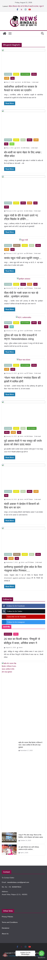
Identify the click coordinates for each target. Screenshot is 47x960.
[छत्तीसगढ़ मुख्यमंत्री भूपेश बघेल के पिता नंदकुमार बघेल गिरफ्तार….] (23, 539)
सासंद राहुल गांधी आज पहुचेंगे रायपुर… (23, 258)
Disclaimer (5, 928)
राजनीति (6, 78)
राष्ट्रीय (6, 207)
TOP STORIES (25, 74)
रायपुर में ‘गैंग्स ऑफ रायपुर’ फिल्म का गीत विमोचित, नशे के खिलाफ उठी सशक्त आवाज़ (30, 836)
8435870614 (16, 887)
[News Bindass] (4, 33)
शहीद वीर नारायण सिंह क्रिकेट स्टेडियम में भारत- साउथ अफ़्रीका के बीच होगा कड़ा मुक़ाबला (30, 745)
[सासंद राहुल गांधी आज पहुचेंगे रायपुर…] (23, 240)
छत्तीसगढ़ (34, 74)
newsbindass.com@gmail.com (18, 882)
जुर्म (39, 322)
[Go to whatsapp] (41, 953)
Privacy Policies (7, 917)
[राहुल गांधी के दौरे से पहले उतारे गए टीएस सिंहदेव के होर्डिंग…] (23, 187)
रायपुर (12, 78)
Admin (19, 82)
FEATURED (8, 74)
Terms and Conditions (10, 922)
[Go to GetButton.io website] (41, 957)
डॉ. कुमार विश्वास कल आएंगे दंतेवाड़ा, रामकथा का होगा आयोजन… (28, 848)
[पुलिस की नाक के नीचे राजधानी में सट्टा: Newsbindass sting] (23, 317)
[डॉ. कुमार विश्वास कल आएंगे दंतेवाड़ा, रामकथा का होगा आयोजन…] (9, 850)
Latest (16, 74)
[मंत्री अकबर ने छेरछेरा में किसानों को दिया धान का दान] (23, 476)
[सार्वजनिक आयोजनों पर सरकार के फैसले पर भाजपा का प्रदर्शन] (23, 60)
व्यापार (11, 326)
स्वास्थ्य (11, 144)
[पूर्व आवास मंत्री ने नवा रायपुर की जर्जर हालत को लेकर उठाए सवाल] (23, 413)
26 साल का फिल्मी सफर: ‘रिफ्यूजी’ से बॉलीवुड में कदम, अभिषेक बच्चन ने (22, 641)
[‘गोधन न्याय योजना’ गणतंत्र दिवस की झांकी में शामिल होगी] (23, 360)
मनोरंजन (16, 634)
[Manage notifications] (5, 955)
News (23, 139)
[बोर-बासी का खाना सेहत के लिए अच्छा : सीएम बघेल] (23, 123)
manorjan (8, 634)
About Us (5, 934)
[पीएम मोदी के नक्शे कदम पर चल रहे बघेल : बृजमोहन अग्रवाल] (23, 279)
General (17, 245)
